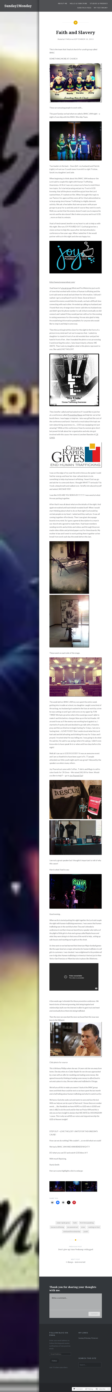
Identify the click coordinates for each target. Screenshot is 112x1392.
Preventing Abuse (75, 415)
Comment (94, 1314)
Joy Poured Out (76, 775)
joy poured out (72, 1227)
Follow (54, 1361)
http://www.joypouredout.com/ (62, 282)
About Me (62, 3)
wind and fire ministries (71, 1231)
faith (75, 1223)
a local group (66, 288)
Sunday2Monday (18, 6)
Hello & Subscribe (78, 3)
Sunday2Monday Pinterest (88, 1338)
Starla (68, 39)
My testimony (101, 8)
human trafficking (57, 1227)
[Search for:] (90, 1365)
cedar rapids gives (63, 1223)
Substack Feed (84, 8)
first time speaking (87, 1223)
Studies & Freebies (99, 3)
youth (86, 1231)
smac (83, 1227)
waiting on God (94, 1227)
